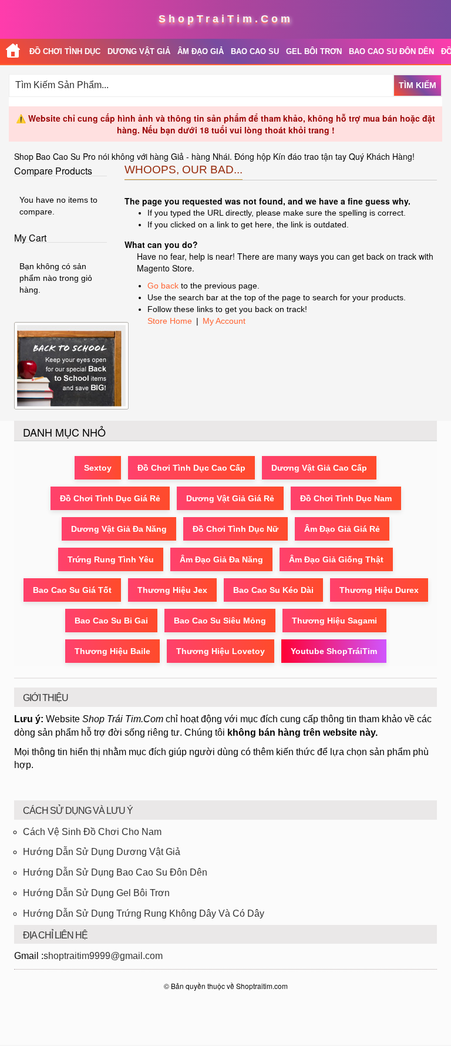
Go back (163, 285)
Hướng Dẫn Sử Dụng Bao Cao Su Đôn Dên (115, 872)
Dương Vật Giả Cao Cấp (319, 467)
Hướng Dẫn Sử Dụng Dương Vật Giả (101, 852)
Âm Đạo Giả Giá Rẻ (342, 529)
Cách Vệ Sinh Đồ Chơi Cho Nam (92, 832)
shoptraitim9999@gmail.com (103, 956)
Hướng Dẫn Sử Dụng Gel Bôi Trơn (96, 893)
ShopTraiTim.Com (226, 19)
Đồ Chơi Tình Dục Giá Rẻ (110, 498)
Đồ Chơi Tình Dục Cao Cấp (191, 467)
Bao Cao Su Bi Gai (111, 620)
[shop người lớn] (13, 51)
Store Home (169, 321)
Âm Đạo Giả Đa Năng (221, 559)
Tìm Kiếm (417, 85)
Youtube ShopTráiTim (334, 651)
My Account (224, 321)
